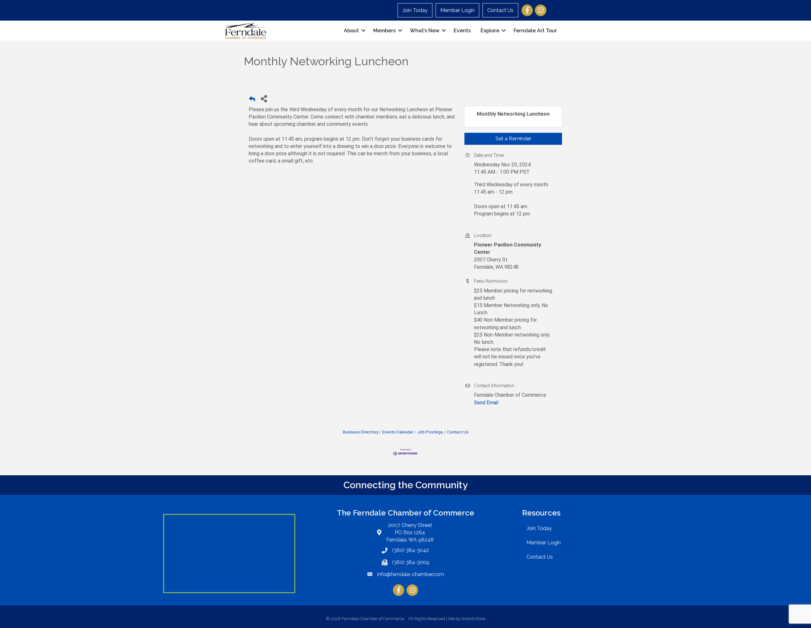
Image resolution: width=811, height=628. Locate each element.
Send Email (486, 403)
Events (462, 31)
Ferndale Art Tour (535, 31)
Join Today (415, 10)
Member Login (457, 10)
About (351, 31)
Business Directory (360, 431)
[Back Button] (252, 100)
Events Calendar (397, 431)
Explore (490, 31)
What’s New (424, 31)
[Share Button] (264, 98)
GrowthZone (473, 618)
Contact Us (500, 10)
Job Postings (430, 431)
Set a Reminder (513, 139)
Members (384, 31)
